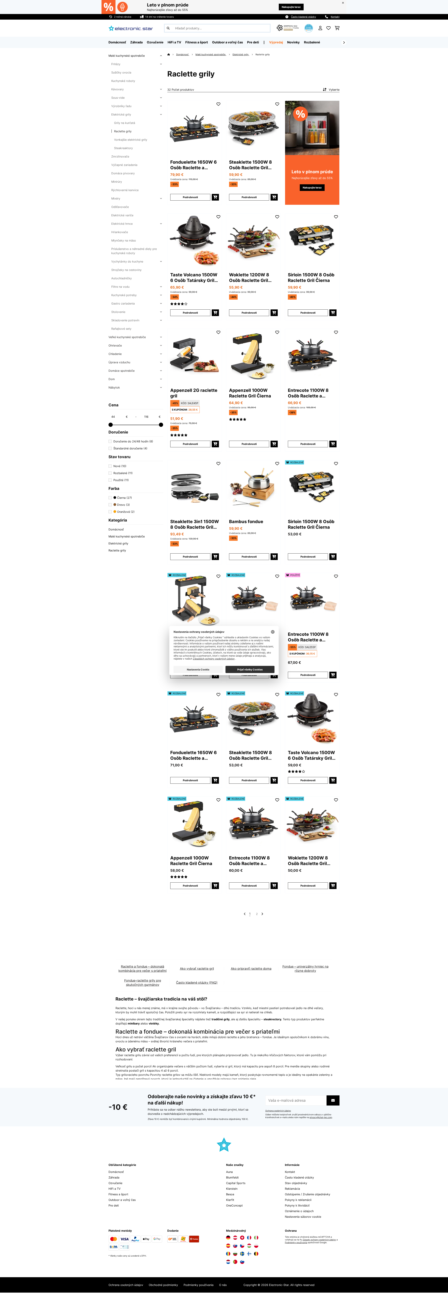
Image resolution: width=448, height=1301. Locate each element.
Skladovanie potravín (125, 320)
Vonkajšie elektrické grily (130, 139)
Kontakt (335, 16)
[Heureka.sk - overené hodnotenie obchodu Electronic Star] (308, 28)
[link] (194, 128)
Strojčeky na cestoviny (126, 270)
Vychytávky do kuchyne (127, 261)
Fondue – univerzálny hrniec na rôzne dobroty (305, 969)
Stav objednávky (296, 1183)
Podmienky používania (296, 1242)
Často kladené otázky (303, 16)
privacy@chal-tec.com (321, 1117)
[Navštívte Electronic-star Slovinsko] (242, 1262)
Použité (121, 480)
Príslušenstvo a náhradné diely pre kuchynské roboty (134, 251)
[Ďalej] (343, 42)
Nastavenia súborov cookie (303, 1216)
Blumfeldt (232, 1177)
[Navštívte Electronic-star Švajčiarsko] (242, 1238)
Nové (119, 466)
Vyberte (334, 89)
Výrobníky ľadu (121, 106)
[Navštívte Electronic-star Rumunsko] (228, 1254)
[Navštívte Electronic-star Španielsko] (228, 1246)
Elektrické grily (121, 114)
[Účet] (320, 28)
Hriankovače (119, 232)
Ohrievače (115, 345)
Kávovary (117, 89)
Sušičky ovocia (121, 72)
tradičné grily (221, 1019)
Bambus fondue (246, 521)
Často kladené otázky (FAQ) (197, 982)
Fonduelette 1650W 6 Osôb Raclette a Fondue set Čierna (193, 164)
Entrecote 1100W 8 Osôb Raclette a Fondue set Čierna (308, 393)
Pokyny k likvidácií (297, 1205)
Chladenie (115, 354)
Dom (111, 379)
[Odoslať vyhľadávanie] (168, 28)
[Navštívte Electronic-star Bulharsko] (235, 1254)
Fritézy (115, 64)
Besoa (230, 1194)
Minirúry (116, 181)
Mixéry (115, 198)
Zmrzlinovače (120, 156)
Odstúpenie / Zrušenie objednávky (307, 1194)
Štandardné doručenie (130, 448)
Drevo (123, 504)
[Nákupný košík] (337, 28)
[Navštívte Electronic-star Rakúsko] (235, 1238)
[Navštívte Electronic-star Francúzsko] (249, 1238)
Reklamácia (292, 1188)
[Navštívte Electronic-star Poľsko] (256, 1246)
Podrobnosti (190, 197)
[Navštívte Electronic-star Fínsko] (249, 1254)
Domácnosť (116, 529)
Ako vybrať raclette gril (197, 968)
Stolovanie (118, 312)
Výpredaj (276, 42)
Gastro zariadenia (123, 303)
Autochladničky (121, 278)
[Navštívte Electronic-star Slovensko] (235, 1246)
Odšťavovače (120, 207)
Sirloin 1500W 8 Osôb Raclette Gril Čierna (311, 277)
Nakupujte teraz (291, 6)
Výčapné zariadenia (124, 165)
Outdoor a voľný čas (122, 1200)
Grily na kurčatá (124, 123)
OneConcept (234, 1205)
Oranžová (125, 511)
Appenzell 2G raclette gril (193, 393)
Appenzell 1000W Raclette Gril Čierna (250, 393)
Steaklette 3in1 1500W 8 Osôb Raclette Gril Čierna (194, 524)
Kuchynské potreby (124, 295)
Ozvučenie (115, 1183)
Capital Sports (235, 1183)
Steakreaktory (123, 148)
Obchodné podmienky (163, 1285)
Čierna (124, 497)
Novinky (293, 42)
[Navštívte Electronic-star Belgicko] (256, 1254)
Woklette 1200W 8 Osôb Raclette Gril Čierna (249, 277)
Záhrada (113, 1177)
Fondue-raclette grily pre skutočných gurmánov (142, 983)
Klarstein (231, 1188)
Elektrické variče (122, 215)
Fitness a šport (118, 1194)
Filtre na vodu (120, 286)
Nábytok (114, 387)
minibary (134, 1023)
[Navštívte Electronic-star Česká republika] (242, 1246)
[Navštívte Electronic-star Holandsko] (228, 1262)
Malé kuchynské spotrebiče (126, 55)
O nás (223, 1285)
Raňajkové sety (121, 328)
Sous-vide (118, 97)
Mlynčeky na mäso (123, 240)
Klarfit (230, 1200)
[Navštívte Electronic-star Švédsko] (242, 1254)
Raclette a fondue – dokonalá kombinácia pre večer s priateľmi (142, 969)
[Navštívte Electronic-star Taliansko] (256, 1238)
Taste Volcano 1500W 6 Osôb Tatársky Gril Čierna (193, 277)
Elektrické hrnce (122, 223)
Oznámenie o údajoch (299, 1211)
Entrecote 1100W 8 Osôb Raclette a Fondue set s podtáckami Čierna (308, 637)
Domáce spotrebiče (121, 370)
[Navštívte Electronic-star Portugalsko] (235, 1262)
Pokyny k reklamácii (298, 1200)
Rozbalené (312, 42)
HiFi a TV (114, 1188)
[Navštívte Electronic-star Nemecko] (228, 1238)
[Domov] (171, 54)
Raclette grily (123, 131)
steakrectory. (273, 1019)
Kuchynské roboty (123, 81)
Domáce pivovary (123, 173)
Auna (229, 1172)
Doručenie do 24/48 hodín (133, 441)
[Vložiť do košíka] (215, 197)
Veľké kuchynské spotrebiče (127, 337)
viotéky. (154, 1023)
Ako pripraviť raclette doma (251, 968)
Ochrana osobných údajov (278, 1111)
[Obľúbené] (328, 28)
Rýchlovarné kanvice (125, 190)
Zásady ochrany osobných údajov (319, 1240)
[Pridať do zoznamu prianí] (218, 104)
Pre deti (113, 1205)
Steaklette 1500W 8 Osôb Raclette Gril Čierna (250, 164)
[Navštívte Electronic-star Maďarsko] (249, 1246)
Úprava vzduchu (119, 362)
